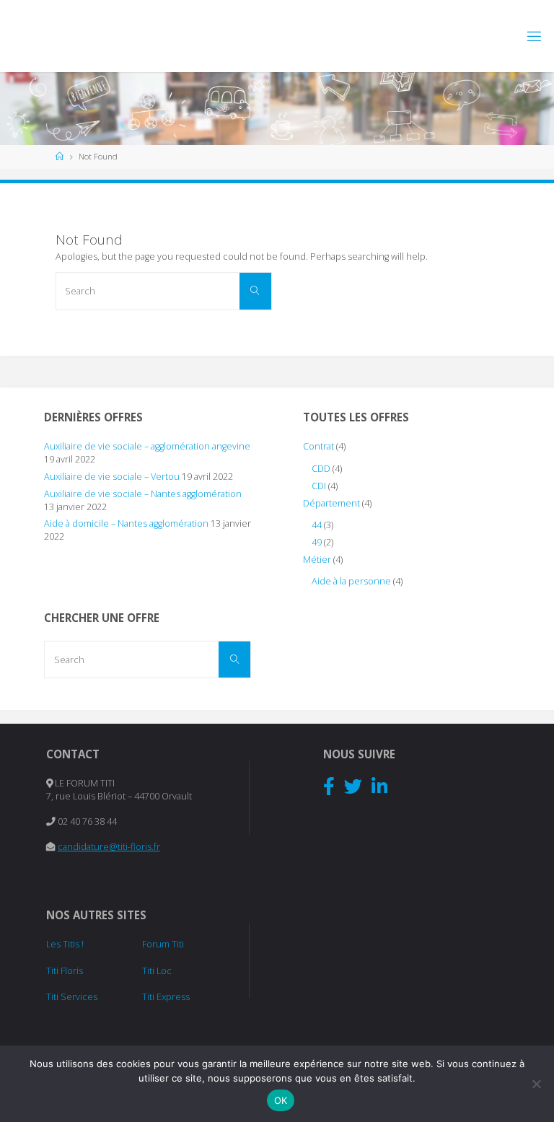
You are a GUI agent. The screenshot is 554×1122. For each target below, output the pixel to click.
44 (317, 525)
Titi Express (166, 997)
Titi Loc (157, 971)
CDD (321, 469)
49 (317, 542)
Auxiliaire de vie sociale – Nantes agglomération (143, 494)
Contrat (318, 446)
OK (281, 1100)
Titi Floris (64, 971)
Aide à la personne (351, 581)
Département (331, 503)
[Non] (536, 1084)
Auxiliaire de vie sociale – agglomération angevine (147, 446)
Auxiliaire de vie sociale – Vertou (112, 476)
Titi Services (71, 997)
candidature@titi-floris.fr (109, 847)
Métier (317, 559)
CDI (319, 486)
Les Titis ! (65, 944)
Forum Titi (163, 944)
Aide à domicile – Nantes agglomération (126, 523)
